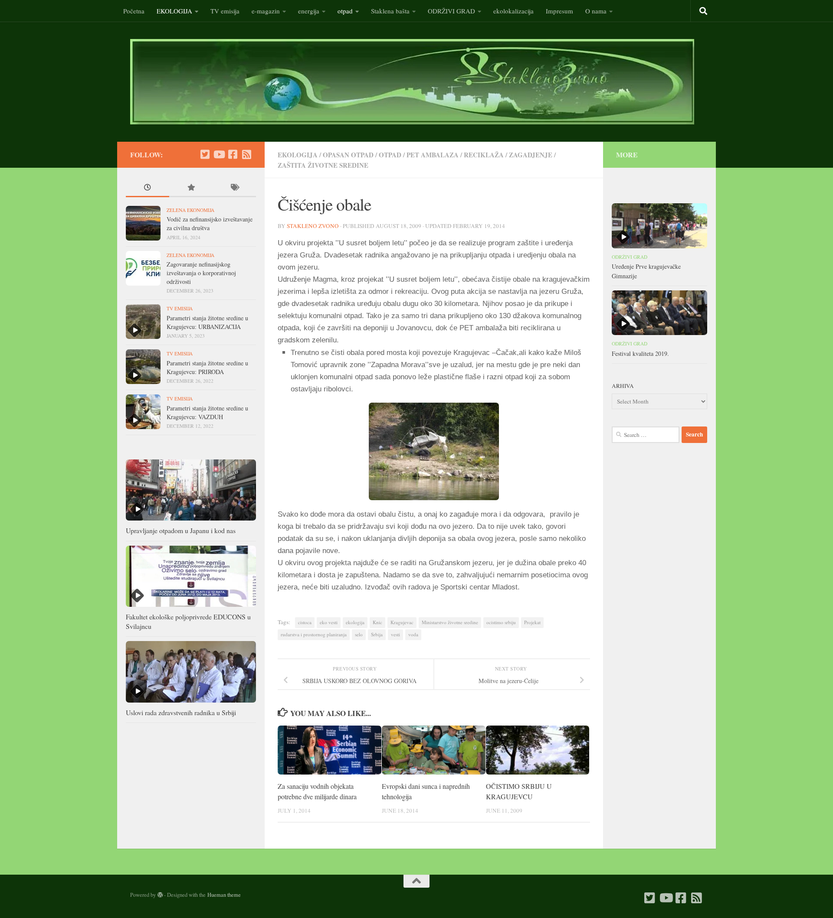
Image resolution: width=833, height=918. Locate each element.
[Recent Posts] (147, 188)
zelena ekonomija (190, 210)
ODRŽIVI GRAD (451, 11)
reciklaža (484, 155)
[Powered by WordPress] (160, 895)
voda (413, 634)
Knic (377, 622)
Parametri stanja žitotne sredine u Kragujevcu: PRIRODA (207, 367)
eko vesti (329, 622)
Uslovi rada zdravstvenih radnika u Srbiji (181, 712)
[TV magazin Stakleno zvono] (218, 154)
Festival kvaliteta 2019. (640, 353)
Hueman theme (224, 894)
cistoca (305, 622)
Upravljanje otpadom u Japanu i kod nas (181, 530)
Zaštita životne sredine (323, 165)
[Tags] (234, 188)
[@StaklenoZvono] (205, 154)
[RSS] (246, 154)
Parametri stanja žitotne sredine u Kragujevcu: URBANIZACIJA (207, 322)
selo (359, 634)
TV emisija (224, 11)
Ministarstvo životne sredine (450, 622)
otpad (345, 11)
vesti (395, 634)
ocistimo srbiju (501, 622)
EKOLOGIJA (174, 11)
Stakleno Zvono (313, 226)
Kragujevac (401, 622)
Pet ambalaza (433, 155)
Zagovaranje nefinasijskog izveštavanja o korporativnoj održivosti (201, 272)
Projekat (532, 622)
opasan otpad (348, 155)
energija (308, 11)
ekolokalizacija (513, 11)
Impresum (559, 11)
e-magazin (266, 11)
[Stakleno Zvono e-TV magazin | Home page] (412, 81)
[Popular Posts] (191, 188)
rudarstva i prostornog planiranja (314, 634)
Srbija (377, 634)
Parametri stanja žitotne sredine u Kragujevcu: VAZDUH (207, 412)
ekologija (355, 622)
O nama (596, 11)
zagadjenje (530, 155)
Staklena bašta (390, 11)
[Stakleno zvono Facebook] (232, 154)
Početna (133, 11)
